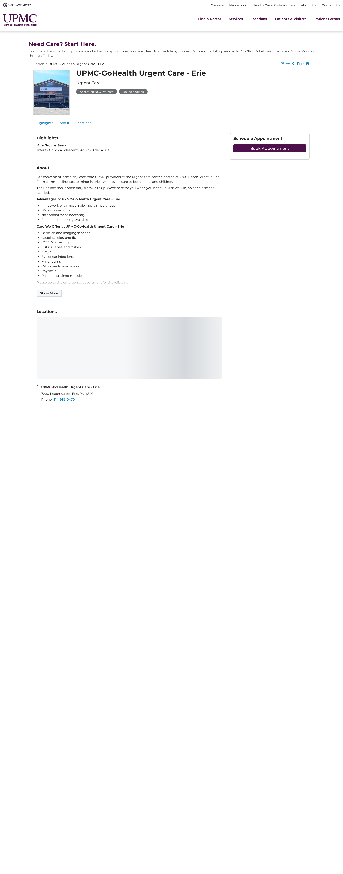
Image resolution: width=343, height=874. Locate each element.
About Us (308, 5)
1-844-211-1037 (19, 5)
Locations (83, 123)
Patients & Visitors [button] (291, 19)
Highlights (45, 123)
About (64, 123)
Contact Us (331, 5)
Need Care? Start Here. (62, 44)
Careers (217, 5)
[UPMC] (20, 20)
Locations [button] (259, 19)
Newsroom (238, 5)
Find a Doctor (209, 19)
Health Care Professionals (274, 5)
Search (38, 64)
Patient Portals (327, 19)
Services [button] (236, 19)
